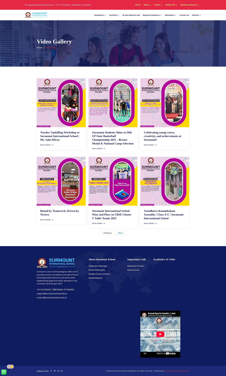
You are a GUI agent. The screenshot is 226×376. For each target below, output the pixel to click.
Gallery (146, 5)
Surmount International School (176, 371)
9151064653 (68, 289)
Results (157, 5)
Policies (195, 15)
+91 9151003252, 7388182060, (50, 289)
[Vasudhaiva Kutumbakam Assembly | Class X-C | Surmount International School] (164, 181)
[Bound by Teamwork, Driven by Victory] (61, 181)
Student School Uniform (99, 274)
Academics (99, 15)
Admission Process (135, 266)
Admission (169, 15)
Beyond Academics (151, 15)
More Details (45, 145)
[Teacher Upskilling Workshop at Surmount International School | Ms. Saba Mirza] (61, 102)
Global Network (96, 278)
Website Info (170, 5)
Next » (121, 233)
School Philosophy (97, 270)
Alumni (138, 5)
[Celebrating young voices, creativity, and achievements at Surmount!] (164, 102)
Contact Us (184, 15)
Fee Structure (133, 270)
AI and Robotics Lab (131, 15)
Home (39, 47)
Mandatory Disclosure (188, 5)
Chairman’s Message (98, 266)
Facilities (113, 15)
